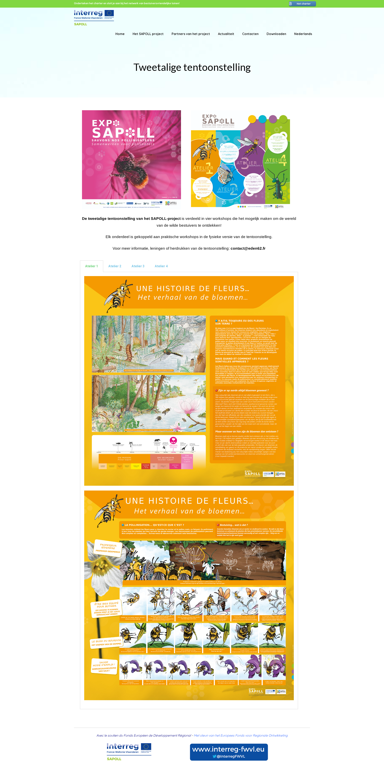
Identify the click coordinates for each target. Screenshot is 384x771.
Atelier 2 (114, 266)
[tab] (91, 266)
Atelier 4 (161, 266)
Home (120, 34)
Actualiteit (226, 34)
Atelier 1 (91, 266)
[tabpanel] (189, 490)
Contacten (250, 34)
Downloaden (276, 34)
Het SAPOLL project (148, 34)
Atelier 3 (138, 266)
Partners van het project (191, 34)
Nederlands (303, 34)
